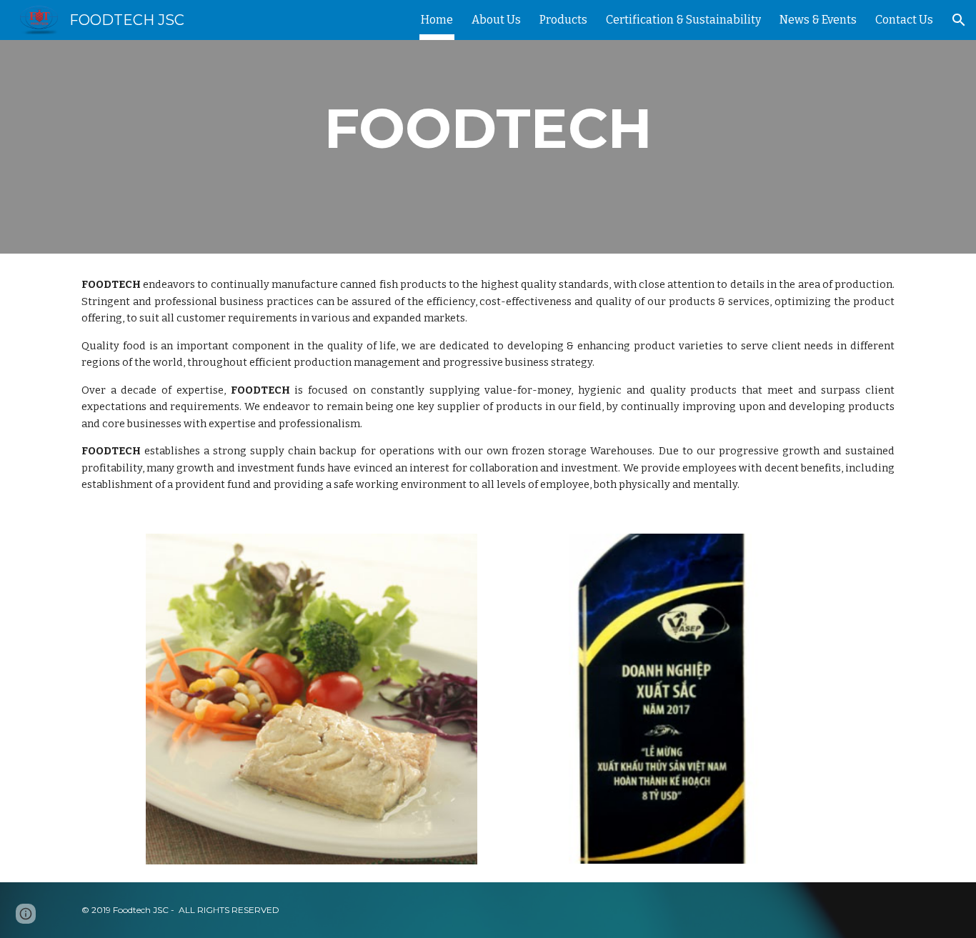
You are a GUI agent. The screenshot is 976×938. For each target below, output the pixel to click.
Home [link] (437, 19)
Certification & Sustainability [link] (683, 19)
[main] (488, 128)
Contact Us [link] (904, 19)
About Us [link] (496, 19)
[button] (959, 20)
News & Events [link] (818, 19)
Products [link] (563, 19)
